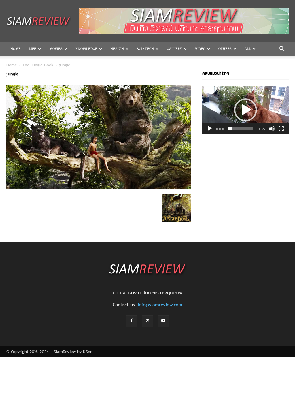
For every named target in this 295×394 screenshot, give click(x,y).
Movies (56, 49)
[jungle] (98, 187)
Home (15, 49)
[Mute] (272, 129)
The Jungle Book (38, 65)
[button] (282, 49)
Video (200, 49)
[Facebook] (131, 321)
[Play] (210, 129)
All (248, 49)
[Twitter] (147, 321)
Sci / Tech (145, 49)
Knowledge (86, 49)
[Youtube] (163, 321)
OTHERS (225, 49)
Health (117, 49)
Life (32, 49)
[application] (245, 110)
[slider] (240, 128)
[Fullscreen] (281, 129)
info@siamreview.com (159, 304)
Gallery (174, 49)
